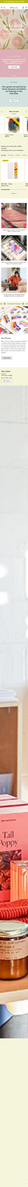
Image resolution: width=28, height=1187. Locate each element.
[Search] (5, 7)
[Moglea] (14, 7)
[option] (14, 63)
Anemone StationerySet (20, 33)
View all (14, 113)
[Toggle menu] (1, 7)
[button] (13, 75)
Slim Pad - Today (6, 184)
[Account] (23, 7)
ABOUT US (14, 100)
